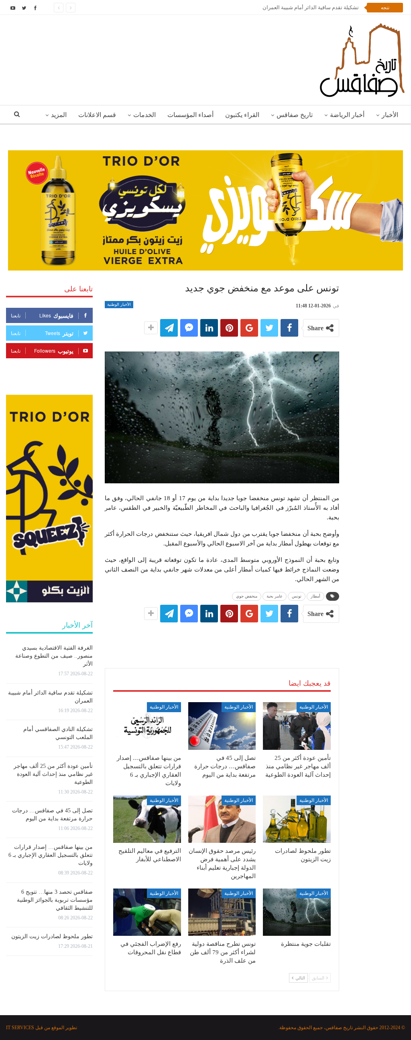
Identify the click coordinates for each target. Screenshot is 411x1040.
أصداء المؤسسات (190, 114)
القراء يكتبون (242, 114)
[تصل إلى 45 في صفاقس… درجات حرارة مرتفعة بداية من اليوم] (222, 725)
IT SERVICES (20, 1027)
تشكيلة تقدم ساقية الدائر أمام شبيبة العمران (310, 7)
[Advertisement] (222, 637)
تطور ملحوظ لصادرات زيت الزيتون (52, 936)
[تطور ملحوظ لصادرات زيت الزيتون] (297, 819)
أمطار (315, 596)
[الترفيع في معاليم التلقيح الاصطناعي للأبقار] (147, 819)
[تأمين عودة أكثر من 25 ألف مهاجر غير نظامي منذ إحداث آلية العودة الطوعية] (297, 725)
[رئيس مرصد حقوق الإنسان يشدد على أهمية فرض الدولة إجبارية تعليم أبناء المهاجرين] (222, 819)
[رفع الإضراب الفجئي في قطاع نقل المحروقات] (147, 912)
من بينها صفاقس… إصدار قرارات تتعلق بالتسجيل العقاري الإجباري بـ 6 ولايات (50, 855)
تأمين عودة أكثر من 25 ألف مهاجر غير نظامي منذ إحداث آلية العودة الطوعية (53, 774)
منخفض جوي (246, 596)
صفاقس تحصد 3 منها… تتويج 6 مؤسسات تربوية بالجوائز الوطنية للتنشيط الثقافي (55, 900)
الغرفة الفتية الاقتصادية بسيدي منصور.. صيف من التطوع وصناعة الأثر (54, 656)
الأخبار (390, 114)
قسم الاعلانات (97, 114)
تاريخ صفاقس (295, 114)
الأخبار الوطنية (119, 304)
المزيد (59, 114)
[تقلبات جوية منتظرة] (297, 912)
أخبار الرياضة (347, 114)
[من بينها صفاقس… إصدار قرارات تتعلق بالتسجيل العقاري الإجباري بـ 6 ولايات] (147, 725)
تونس (296, 596)
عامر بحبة (275, 596)
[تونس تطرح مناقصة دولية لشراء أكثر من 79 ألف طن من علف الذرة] (222, 912)
